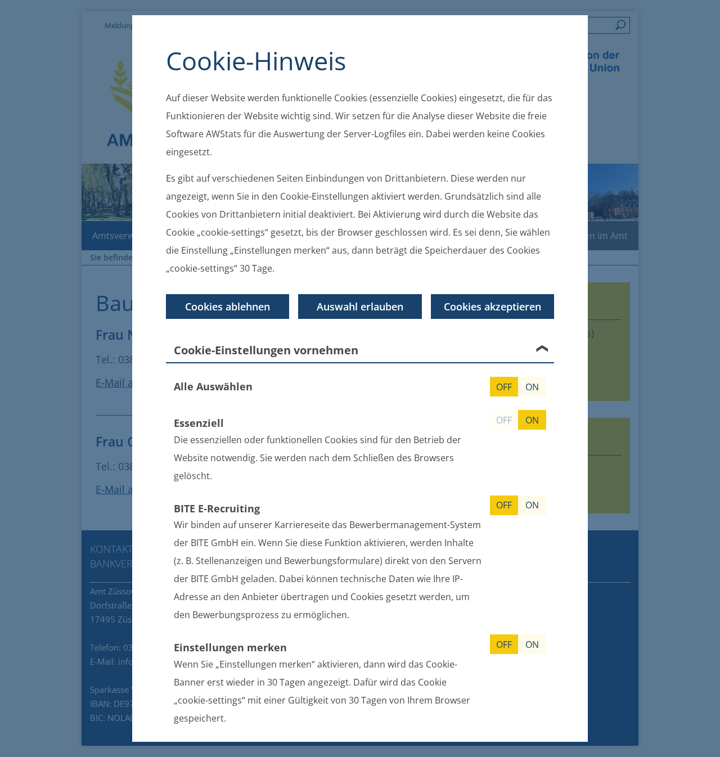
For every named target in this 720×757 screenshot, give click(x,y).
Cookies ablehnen (227, 306)
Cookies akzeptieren (492, 306)
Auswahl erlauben (360, 306)
